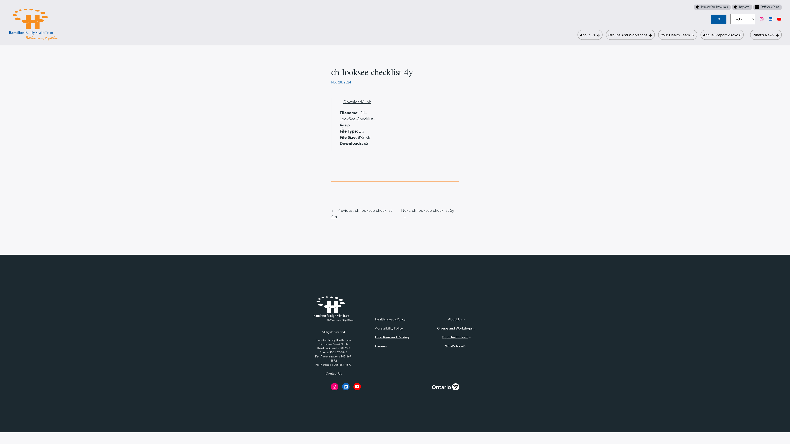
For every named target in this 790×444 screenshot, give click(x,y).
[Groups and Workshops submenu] (474, 329)
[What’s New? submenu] (466, 347)
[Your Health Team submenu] (470, 338)
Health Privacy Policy (390, 319)
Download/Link (357, 102)
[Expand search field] (719, 19)
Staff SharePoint (770, 7)
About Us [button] (587, 35)
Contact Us (333, 373)
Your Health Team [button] (675, 35)
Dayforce (744, 7)
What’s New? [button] (763, 35)
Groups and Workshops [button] (627, 35)
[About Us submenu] (464, 320)
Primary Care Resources (714, 7)
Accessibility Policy (389, 328)
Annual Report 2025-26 (722, 35)
